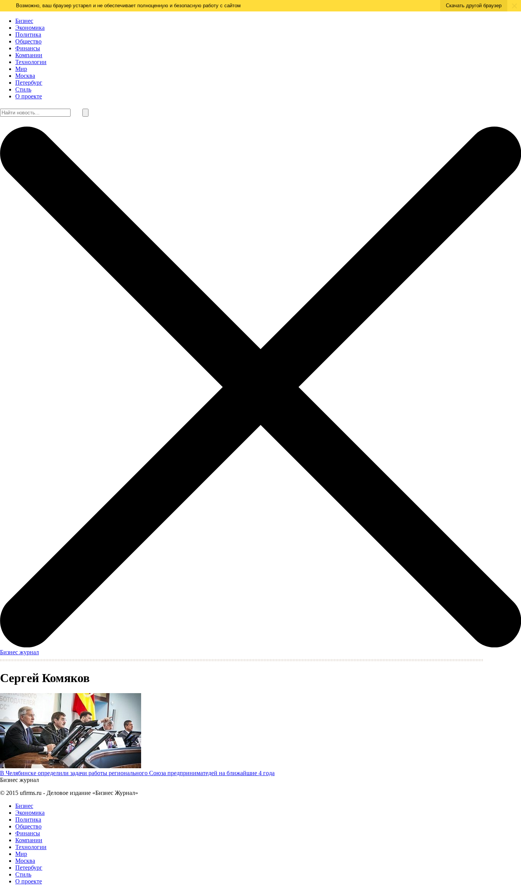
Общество (28, 41)
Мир (21, 69)
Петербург (28, 82)
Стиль (23, 89)
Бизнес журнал (19, 652)
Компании (28, 55)
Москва (25, 75)
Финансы (27, 48)
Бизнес (24, 21)
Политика (28, 34)
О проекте (28, 96)
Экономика (30, 27)
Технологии (31, 62)
